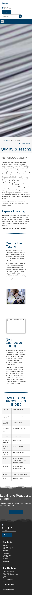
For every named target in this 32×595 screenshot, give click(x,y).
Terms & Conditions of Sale (9, 531)
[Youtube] (11, 528)
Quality (8, 140)
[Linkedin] (8, 528)
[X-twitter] (5, 528)
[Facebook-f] (2, 528)
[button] (2, 21)
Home (3, 140)
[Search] (20, 16)
